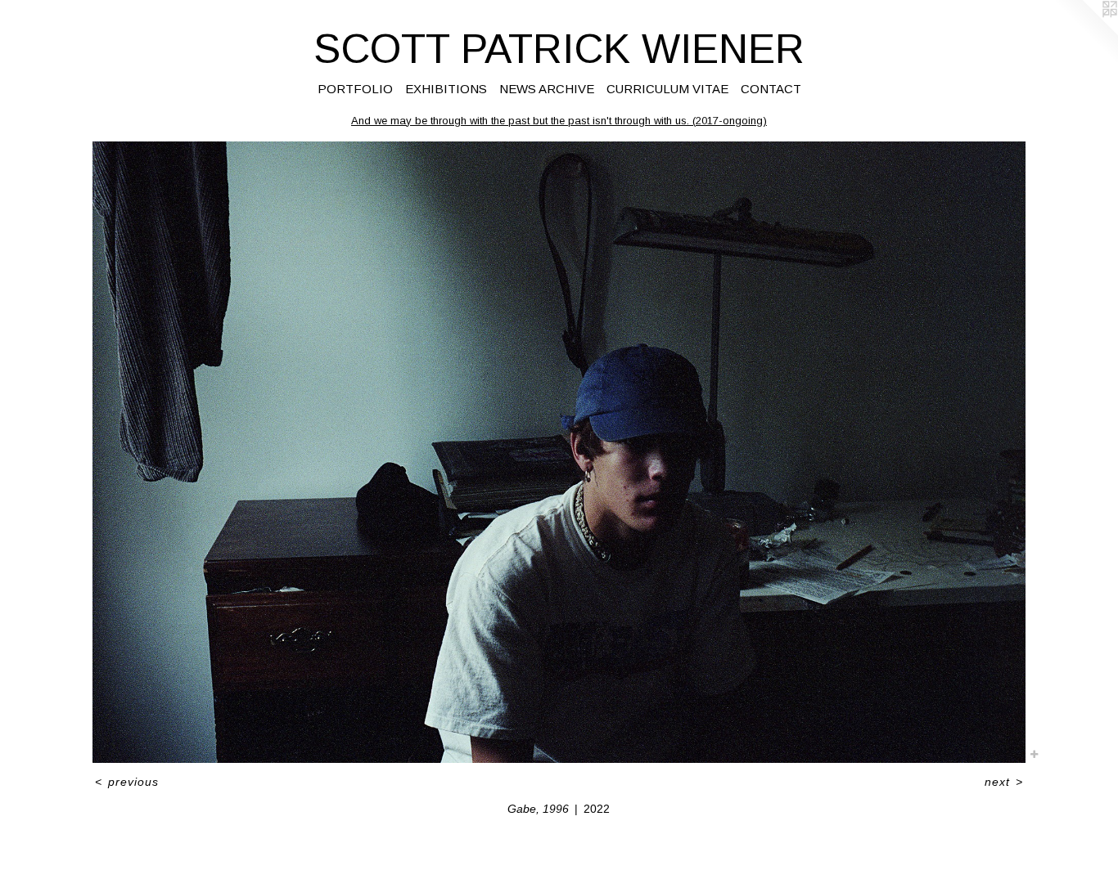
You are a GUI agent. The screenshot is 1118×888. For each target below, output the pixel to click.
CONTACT (771, 89)
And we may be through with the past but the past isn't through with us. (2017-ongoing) (559, 120)
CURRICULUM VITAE (667, 89)
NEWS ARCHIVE (546, 89)
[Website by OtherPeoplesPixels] (1085, 32)
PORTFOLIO (355, 89)
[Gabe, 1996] (559, 452)
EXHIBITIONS (446, 89)
